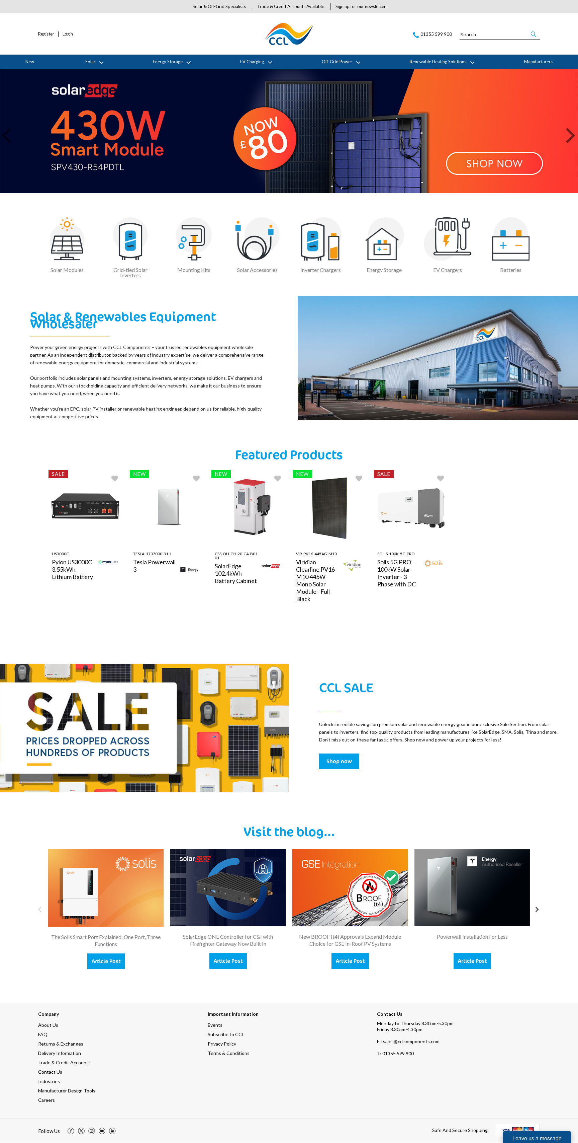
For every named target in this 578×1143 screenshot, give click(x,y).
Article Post (106, 961)
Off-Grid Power (337, 61)
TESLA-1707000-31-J (152, 553)
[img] (71, 1131)
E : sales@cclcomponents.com (408, 1041)
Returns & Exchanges (60, 1044)
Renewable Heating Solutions (438, 61)
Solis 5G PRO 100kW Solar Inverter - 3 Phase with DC (396, 573)
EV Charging (252, 61)
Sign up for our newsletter (360, 6)
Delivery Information (59, 1053)
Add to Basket (106, 636)
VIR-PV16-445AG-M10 (316, 553)
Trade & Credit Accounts (64, 1062)
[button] (534, 34)
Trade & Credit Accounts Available (290, 6)
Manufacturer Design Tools (66, 1090)
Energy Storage (168, 61)
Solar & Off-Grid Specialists (219, 6)
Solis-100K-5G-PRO (396, 553)
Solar (90, 61)
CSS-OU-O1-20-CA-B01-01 (237, 555)
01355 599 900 (395, 1053)
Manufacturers (538, 61)
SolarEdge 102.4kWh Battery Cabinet (236, 573)
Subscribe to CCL (226, 1034)
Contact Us (50, 1072)
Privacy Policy (222, 1044)
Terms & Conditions (229, 1053)
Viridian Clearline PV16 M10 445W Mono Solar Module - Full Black (315, 580)
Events (215, 1025)
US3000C (60, 553)
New (29, 61)
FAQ (42, 1034)
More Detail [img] (67, 636)
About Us (48, 1025)
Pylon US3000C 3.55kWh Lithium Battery (72, 569)
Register (46, 34)
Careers (46, 1100)
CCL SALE (346, 687)
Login (68, 34)
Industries (49, 1081)
